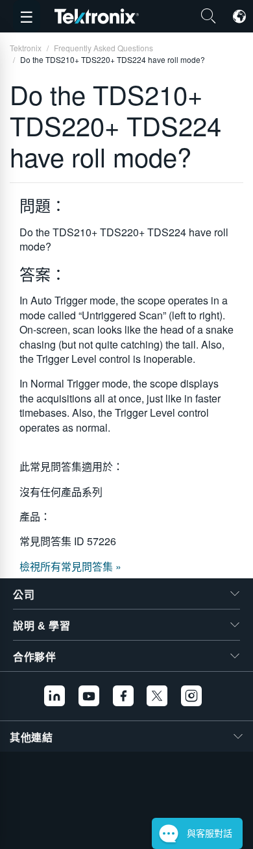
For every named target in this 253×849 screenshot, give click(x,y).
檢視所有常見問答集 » (70, 566)
